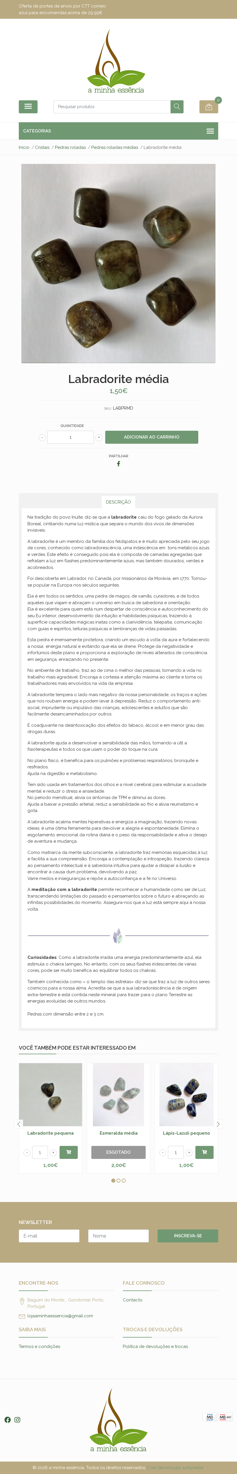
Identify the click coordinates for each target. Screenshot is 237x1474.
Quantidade (72, 426)
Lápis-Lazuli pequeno (186, 1133)
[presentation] (18, 1124)
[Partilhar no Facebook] (118, 464)
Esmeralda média (119, 1133)
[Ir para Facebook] (7, 1420)
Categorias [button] (37, 131)
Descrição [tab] (118, 502)
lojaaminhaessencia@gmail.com (60, 1315)
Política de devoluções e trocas (155, 1346)
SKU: (108, 408)
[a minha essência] (116, 61)
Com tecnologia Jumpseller (175, 1467)
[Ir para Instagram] (17, 1420)
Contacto (132, 1300)
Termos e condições (39, 1346)
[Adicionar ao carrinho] (69, 1152)
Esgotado (118, 1152)
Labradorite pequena (50, 1133)
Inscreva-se (188, 1235)
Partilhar (118, 456)
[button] (113, 1181)
